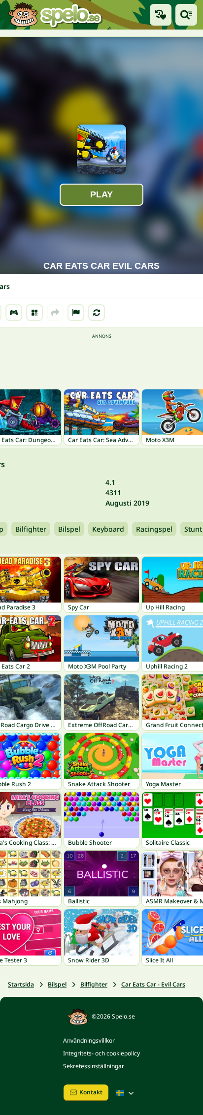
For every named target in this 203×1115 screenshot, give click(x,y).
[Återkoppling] (76, 312)
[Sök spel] (186, 15)
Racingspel (154, 529)
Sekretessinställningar (93, 1066)
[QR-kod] (34, 312)
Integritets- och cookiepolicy (101, 1053)
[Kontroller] (13, 312)
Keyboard (108, 529)
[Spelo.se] (55, 15)
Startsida (21, 984)
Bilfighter (30, 529)
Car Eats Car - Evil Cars (153, 984)
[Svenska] (126, 1092)
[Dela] (55, 312)
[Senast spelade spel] (160, 15)
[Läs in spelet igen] (96, 312)
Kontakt (90, 1092)
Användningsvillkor (89, 1040)
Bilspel (69, 529)
